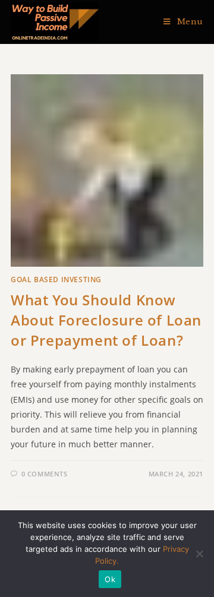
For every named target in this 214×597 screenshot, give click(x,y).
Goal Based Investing (56, 279)
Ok (110, 579)
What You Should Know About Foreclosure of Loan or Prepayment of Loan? (106, 319)
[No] (199, 554)
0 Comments (44, 473)
